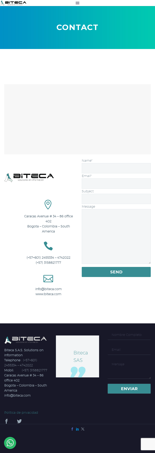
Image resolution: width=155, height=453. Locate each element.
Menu (77, 3)
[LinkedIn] (77, 429)
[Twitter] (82, 429)
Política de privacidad (21, 412)
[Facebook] (72, 429)
